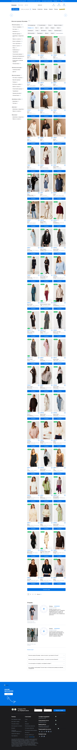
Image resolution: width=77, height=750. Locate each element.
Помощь (56, 9)
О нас (26, 719)
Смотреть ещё (46, 589)
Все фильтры (32, 25)
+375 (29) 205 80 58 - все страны (33, 1)
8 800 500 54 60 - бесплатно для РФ (18, 1)
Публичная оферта (15, 733)
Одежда (34, 9)
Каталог (16, 9)
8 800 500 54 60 (42, 718)
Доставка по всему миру (47, 1)
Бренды (45, 9)
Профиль (53, 5)
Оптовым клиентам (29, 728)
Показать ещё (30, 649)
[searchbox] (26, 9)
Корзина (64, 5)
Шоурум (27, 723)
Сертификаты (14, 735)
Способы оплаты (15, 723)
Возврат (13, 728)
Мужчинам (20, 5)
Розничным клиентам (30, 726)
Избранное (59, 5)
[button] (38, 55)
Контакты (27, 732)
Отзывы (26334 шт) (29, 734)
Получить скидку (59, 710)
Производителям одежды (31, 730)
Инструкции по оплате (16, 726)
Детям (26, 5)
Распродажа (62, 9)
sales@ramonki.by (42, 722)
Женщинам (13, 5)
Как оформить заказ (16, 719)
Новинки (51, 9)
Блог (26, 721)
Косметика (40, 9)
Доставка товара (15, 721)
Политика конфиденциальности (16, 731)
